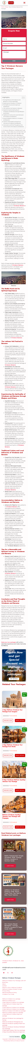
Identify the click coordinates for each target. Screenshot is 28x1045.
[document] (14, 522)
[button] (26, 81)
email (4, 527)
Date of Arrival (6, 533)
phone (4, 521)
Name (4, 516)
